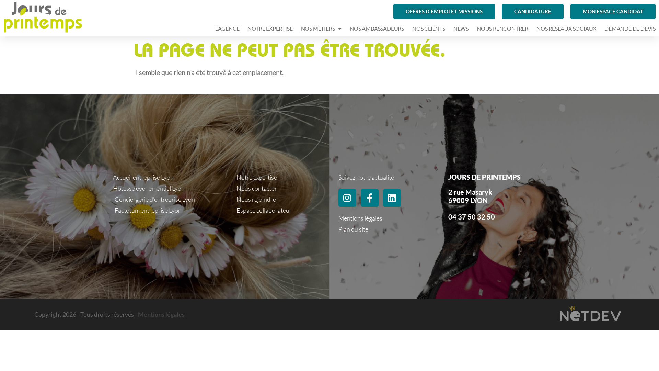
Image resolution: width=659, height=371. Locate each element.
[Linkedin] (392, 198)
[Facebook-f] (370, 198)
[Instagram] (347, 198)
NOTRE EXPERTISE (269, 28)
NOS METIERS (318, 28)
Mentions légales (161, 314)
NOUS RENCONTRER (502, 28)
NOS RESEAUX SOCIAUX (566, 28)
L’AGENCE (227, 28)
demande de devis (630, 28)
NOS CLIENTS (428, 28)
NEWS (461, 28)
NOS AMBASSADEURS (377, 28)
